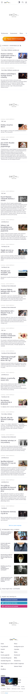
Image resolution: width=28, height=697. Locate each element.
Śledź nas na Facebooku (11, 599)
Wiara (21, 33)
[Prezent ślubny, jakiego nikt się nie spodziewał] (22, 292)
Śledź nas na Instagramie (11, 606)
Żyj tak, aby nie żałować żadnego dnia (7, 419)
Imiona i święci (18, 666)
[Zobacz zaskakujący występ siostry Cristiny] (22, 76)
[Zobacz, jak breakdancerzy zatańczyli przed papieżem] (22, 227)
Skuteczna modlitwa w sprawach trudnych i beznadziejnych (6, 533)
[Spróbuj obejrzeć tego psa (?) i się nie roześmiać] (22, 463)
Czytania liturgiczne (6, 658)
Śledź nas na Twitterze (10, 603)
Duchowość (17, 655)
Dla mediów (3, 688)
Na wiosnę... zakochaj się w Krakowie (6, 402)
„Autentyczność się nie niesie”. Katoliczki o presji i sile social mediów (6, 579)
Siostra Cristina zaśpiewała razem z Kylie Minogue (8, 55)
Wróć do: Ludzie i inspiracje (15, 525)
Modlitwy (3, 669)
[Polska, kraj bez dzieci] (22, 127)
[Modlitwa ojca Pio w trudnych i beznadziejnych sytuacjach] (20, 569)
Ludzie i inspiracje (10, 48)
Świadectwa (17, 660)
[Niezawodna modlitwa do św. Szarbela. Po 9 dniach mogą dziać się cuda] (20, 558)
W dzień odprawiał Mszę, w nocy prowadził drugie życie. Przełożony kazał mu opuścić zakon (5, 546)
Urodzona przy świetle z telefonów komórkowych (8, 335)
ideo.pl (6, 693)
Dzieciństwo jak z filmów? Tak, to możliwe (7, 312)
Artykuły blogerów (6, 660)
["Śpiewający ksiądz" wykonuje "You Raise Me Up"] (22, 359)
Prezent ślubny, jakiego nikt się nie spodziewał (8, 291)
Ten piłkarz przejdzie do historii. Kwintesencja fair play (8, 488)
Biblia (15, 658)
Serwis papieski (5, 655)
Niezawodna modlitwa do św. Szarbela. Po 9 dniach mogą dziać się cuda (6, 556)
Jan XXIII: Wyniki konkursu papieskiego (7, 144)
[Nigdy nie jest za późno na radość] (22, 252)
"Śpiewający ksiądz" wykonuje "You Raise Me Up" (8, 358)
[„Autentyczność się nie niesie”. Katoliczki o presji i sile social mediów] (20, 581)
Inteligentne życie (19, 646)
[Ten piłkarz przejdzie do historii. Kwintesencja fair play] (22, 488)
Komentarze (13, 33)
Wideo (15, 652)
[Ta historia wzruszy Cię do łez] (22, 514)
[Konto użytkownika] (26, 2)
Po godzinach (4, 646)
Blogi (2, 652)
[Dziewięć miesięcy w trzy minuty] (22, 442)
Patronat (23, 688)
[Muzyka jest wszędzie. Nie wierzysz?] (22, 273)
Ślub (2, 666)
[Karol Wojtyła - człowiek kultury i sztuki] (22, 199)
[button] (19, 2)
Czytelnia (16, 649)
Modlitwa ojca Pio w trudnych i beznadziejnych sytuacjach (6, 568)
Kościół (3, 649)
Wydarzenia (4, 33)
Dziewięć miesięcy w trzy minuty (8, 441)
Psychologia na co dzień (7, 663)
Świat (2, 643)
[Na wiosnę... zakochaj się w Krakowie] (22, 402)
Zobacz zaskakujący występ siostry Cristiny (8, 75)
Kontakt (22, 686)
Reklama (8, 688)
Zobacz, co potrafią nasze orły (8, 379)
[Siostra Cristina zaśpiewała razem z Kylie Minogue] (22, 56)
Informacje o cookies (16, 688)
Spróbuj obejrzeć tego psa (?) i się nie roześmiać (8, 463)
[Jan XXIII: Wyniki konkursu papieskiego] (22, 145)
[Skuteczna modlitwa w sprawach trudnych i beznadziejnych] (20, 535)
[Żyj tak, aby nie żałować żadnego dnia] (22, 420)
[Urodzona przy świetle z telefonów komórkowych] (22, 336)
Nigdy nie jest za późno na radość (7, 251)
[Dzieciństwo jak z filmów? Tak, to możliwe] (22, 313)
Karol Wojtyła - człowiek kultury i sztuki (8, 198)
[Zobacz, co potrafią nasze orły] (22, 380)
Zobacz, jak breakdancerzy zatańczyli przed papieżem (7, 228)
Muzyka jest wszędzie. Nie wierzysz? (6, 272)
